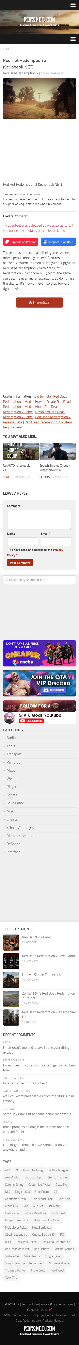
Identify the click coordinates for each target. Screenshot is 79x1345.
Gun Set (38, 1206)
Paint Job (13, 762)
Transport (14, 754)
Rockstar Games (63, 1249)
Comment (13, 506)
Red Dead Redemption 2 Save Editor (48, 956)
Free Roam (42, 1192)
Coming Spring (14, 1184)
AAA (8, 1170)
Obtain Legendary (16, 1234)
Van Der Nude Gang (36, 937)
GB (55, 1192)
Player (11, 786)
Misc (10, 811)
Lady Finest (58, 1213)
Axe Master (12, 1177)
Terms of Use (30, 1304)
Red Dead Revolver (17, 1249)
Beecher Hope (34, 1177)
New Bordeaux (41, 1227)
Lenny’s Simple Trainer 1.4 (41, 975)
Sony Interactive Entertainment (24, 1263)
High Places (12, 1213)
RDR (8, 1242)
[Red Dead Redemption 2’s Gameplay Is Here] (11, 1017)
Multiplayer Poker (16, 1227)
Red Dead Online (26, 1242)
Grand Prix (11, 1206)
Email (46, 534)
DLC (7, 1192)
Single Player (53, 1256)
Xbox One (11, 1277)
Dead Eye (61, 1184)
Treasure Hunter (15, 1270)
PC (62, 1234)
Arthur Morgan (58, 1170)
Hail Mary (54, 1206)
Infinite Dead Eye (35, 1213)
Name (12, 534)
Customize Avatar (39, 1184)
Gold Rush (64, 1199)
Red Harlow (41, 1249)
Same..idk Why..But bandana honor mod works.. (38, 1114)
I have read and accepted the (35, 552)
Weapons (14, 778)
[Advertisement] (39, 151)
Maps (11, 770)
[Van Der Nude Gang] (11, 943)
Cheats (12, 819)
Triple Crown (39, 1270)
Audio (11, 738)
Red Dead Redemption (56, 1242)
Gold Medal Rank (42, 1199)
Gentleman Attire (16, 1199)
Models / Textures (20, 835)
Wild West (57, 1270)
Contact (32, 1310)
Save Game (15, 803)
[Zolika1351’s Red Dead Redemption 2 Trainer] (11, 999)
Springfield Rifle (59, 1263)
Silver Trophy (32, 1256)
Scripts (8, 49)
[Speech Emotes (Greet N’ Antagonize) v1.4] (58, 451)
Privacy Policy (49, 1304)
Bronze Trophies (57, 1177)
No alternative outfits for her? (25, 1083)
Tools (11, 746)
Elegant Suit (22, 1192)
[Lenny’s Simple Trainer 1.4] (11, 980)
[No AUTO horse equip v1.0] (21, 451)
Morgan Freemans (17, 1220)
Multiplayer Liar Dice (46, 1220)
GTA (25, 1206)
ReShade (13, 844)
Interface (13, 852)
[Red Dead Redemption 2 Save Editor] (11, 961)
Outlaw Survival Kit (43, 1234)
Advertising (66, 1304)
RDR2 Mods (12, 1304)
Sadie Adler (12, 1256)
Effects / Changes (20, 827)
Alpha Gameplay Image (29, 1170)
